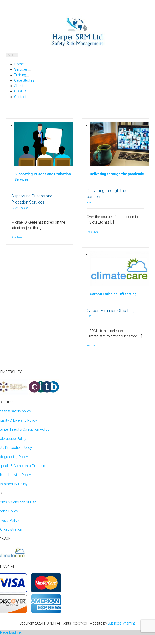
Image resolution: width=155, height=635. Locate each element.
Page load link (10, 632)
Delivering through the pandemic (117, 174)
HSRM (14, 208)
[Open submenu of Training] (27, 76)
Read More (16, 237)
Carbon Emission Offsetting (113, 294)
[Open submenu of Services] (29, 70)
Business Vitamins (122, 623)
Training (23, 208)
